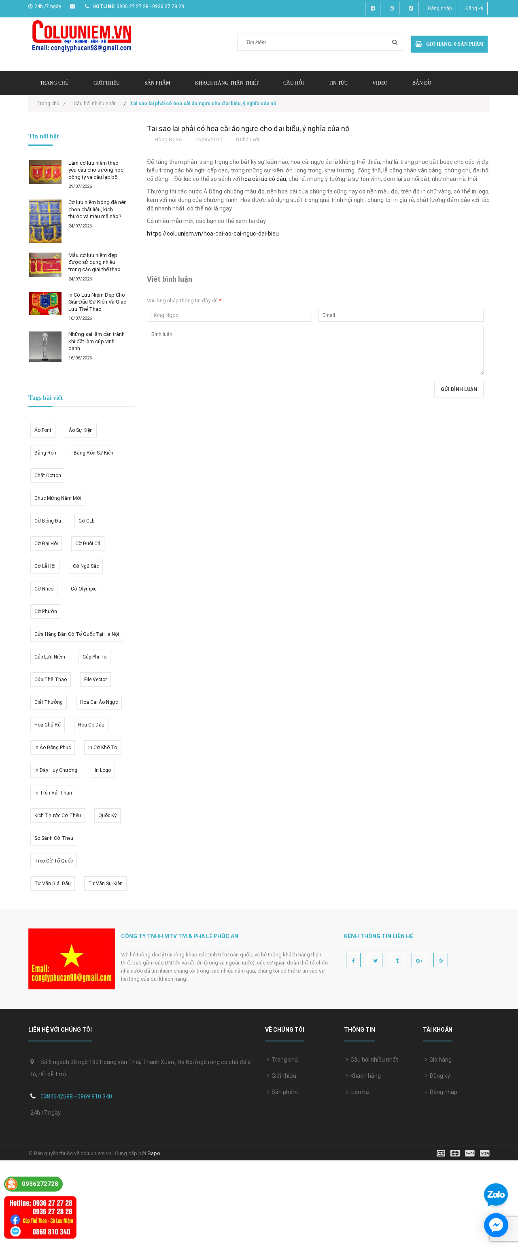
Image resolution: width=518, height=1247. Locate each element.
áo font (42, 430)
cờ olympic (83, 589)
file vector (95, 679)
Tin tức (338, 83)
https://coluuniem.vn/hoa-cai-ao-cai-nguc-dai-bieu (213, 233)
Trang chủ (283, 1059)
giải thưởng (48, 702)
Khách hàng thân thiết (227, 83)
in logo (103, 770)
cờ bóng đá (47, 521)
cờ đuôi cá (87, 543)
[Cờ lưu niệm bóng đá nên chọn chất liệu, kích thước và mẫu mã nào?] (45, 221)
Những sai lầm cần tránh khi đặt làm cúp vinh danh (96, 341)
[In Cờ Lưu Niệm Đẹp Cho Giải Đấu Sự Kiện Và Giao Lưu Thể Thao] (45, 303)
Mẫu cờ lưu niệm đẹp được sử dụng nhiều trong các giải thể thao (94, 262)
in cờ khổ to (102, 747)
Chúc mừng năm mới (57, 498)
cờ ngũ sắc (86, 566)
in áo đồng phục (52, 747)
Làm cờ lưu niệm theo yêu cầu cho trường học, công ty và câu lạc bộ (96, 170)
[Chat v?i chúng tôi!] (496, 1225)
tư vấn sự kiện (105, 883)
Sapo (153, 1153)
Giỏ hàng (439, 1059)
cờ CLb (86, 521)
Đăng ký (474, 8)
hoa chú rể (47, 725)
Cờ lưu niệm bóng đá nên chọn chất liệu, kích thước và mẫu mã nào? (97, 209)
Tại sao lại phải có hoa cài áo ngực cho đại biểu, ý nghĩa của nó (248, 128)
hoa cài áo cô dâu (263, 179)
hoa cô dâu (91, 725)
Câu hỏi (293, 83)
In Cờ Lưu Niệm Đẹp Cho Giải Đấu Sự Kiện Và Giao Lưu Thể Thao (97, 302)
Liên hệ (358, 1092)
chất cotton (47, 475)
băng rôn (45, 453)
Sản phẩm (157, 83)
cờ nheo (43, 589)
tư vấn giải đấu (52, 883)
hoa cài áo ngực (99, 702)
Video (380, 83)
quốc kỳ (107, 815)
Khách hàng (364, 1076)
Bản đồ (421, 83)
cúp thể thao (50, 679)
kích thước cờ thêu (57, 815)
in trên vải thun (53, 793)
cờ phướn (45, 611)
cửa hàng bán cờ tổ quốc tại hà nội (76, 634)
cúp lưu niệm (49, 657)
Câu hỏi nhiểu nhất (95, 103)
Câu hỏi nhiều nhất (373, 1059)
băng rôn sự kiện (93, 453)
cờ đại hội (46, 543)
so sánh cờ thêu (53, 838)
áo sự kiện (81, 430)
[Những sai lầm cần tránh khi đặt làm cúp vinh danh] (45, 347)
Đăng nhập (440, 8)
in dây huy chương (55, 770)
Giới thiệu (106, 83)
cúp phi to (94, 657)
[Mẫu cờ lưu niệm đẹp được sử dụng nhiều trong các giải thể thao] (45, 265)
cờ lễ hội (44, 566)
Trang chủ (54, 83)
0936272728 (40, 1184)
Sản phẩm (283, 1092)
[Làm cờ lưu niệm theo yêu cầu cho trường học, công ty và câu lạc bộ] (45, 172)
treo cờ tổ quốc (53, 861)
